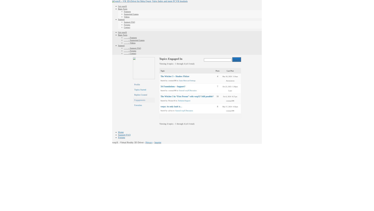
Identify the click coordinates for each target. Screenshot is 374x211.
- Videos (129, 43)
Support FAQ (129, 22)
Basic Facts (122, 9)
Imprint (157, 142)
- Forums (130, 51)
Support (121, 19)
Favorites (138, 105)
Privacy (149, 142)
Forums (127, 25)
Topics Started (140, 90)
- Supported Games (134, 40)
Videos (126, 17)
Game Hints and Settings (187, 80)
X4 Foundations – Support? (173, 86)
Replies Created (140, 95)
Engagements (139, 100)
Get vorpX (122, 6)
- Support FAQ (132, 48)
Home (121, 132)
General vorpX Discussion (188, 90)
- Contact (130, 53)
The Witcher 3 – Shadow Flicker (175, 76)
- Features (130, 38)
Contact (127, 27)
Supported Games (131, 14)
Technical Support (184, 101)
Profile (137, 85)
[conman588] (144, 78)
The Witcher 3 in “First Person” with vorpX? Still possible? (187, 96)
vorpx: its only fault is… (171, 107)
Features (127, 12)
